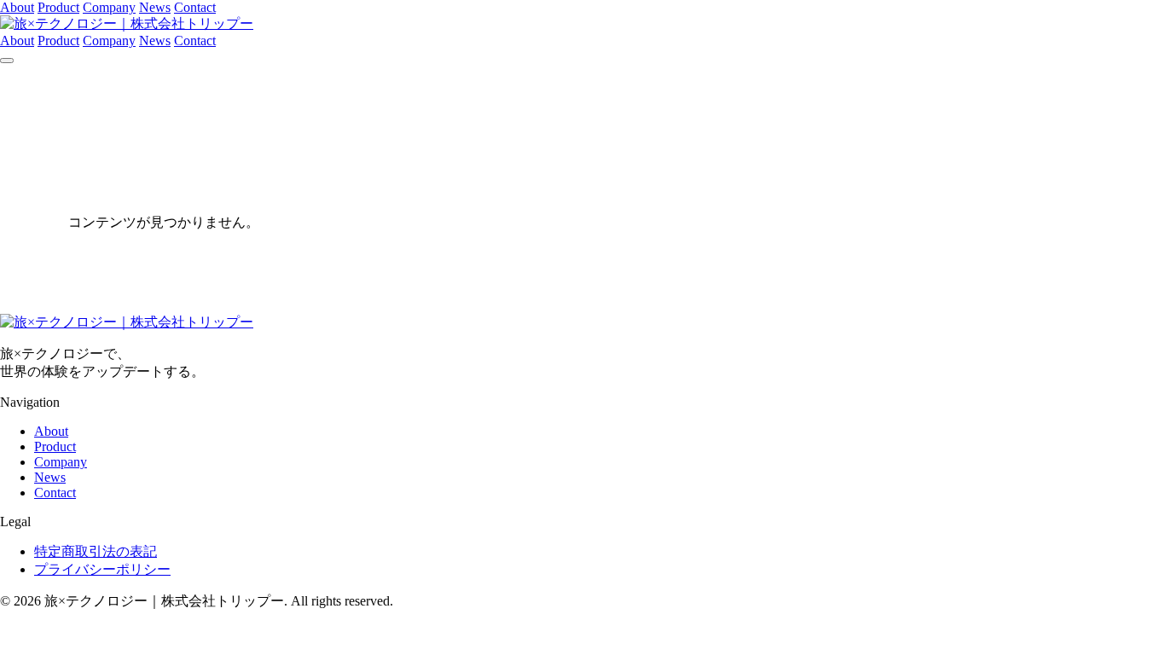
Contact (195, 7)
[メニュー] (7, 60)
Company (109, 7)
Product (58, 7)
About (17, 7)
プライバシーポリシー (102, 569)
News (155, 7)
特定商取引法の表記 (95, 551)
